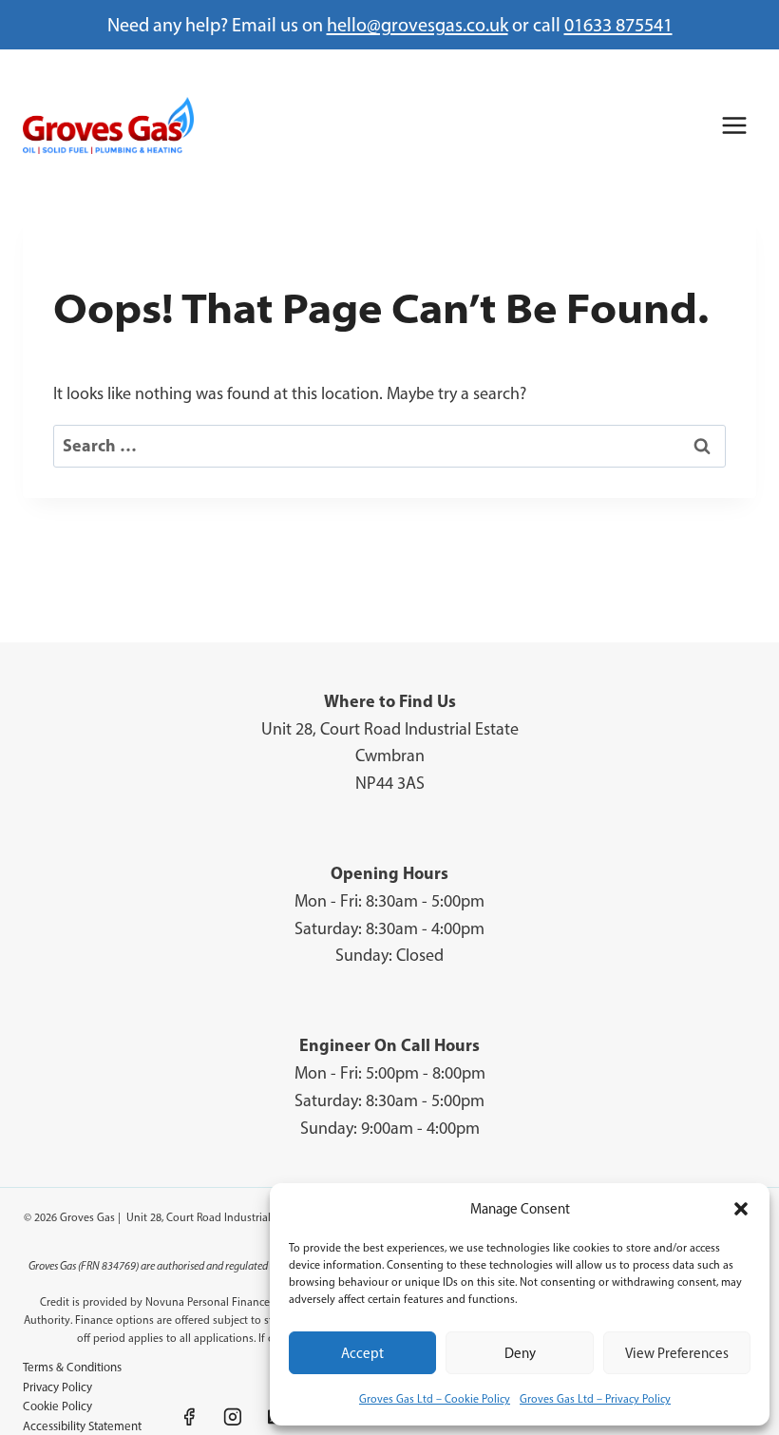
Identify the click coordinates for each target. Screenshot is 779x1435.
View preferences (677, 1353)
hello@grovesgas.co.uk (417, 24)
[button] (741, 1208)
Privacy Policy (57, 1387)
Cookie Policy (57, 1406)
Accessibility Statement (82, 1426)
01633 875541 (618, 24)
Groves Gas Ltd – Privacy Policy (595, 1399)
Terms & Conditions (72, 1367)
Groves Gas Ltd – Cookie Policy (434, 1399)
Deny (520, 1353)
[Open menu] (734, 124)
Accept (362, 1353)
